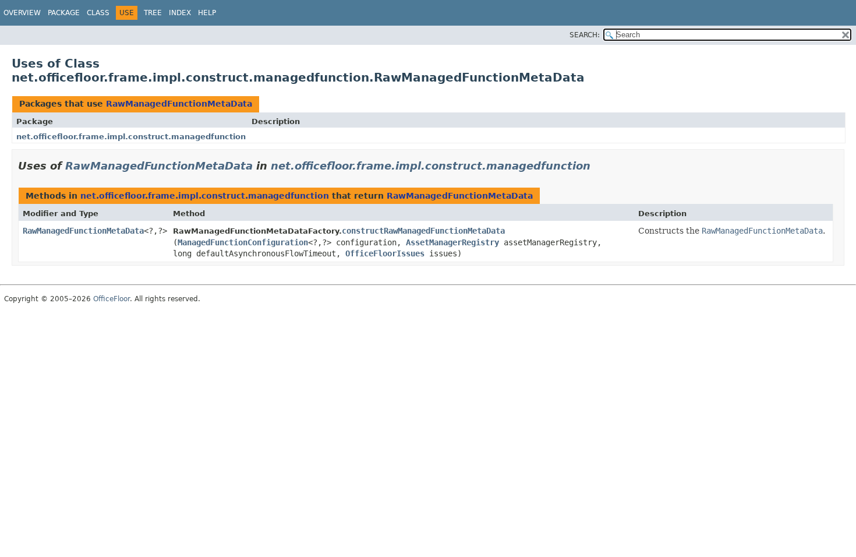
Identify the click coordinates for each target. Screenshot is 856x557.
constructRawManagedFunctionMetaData (423, 230)
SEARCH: (585, 35)
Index (180, 13)
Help (207, 13)
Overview (22, 13)
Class (98, 13)
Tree (153, 13)
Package (64, 13)
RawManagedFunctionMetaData (179, 103)
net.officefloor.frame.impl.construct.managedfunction (131, 136)
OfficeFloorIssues (385, 253)
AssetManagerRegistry (452, 242)
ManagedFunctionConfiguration (243, 242)
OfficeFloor (111, 299)
